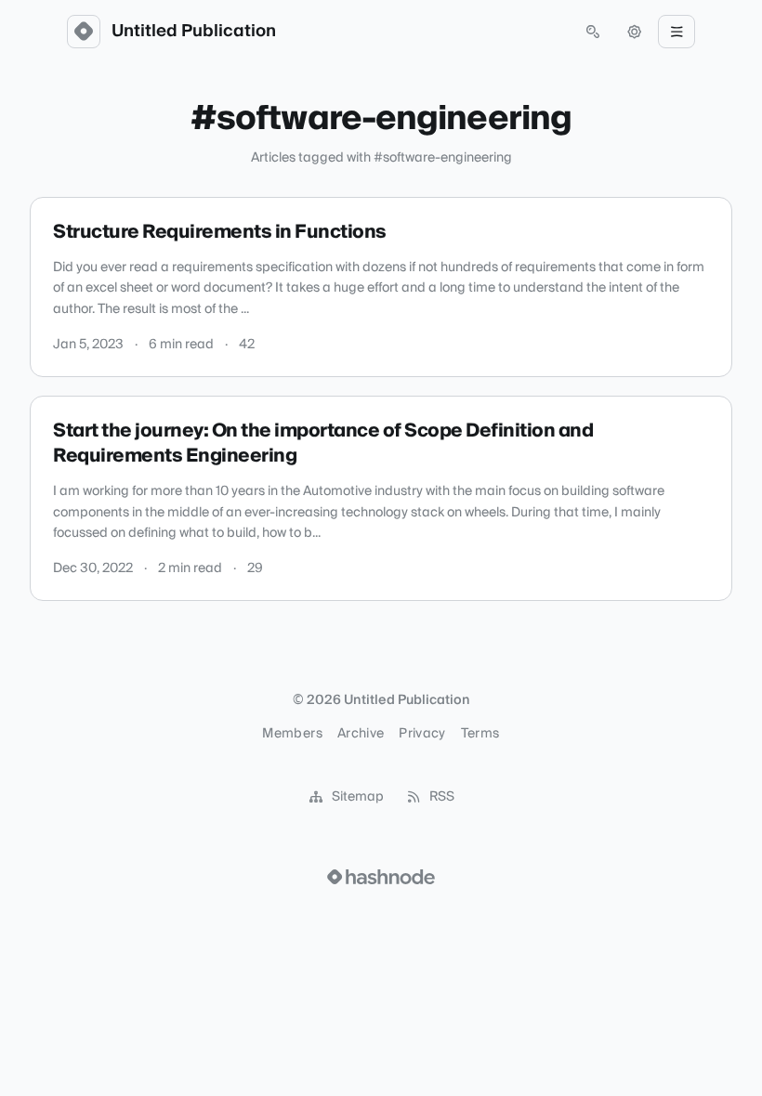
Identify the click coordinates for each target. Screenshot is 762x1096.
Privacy (422, 734)
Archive (360, 734)
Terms (480, 734)
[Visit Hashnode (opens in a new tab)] (381, 876)
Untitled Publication (194, 32)
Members (292, 734)
